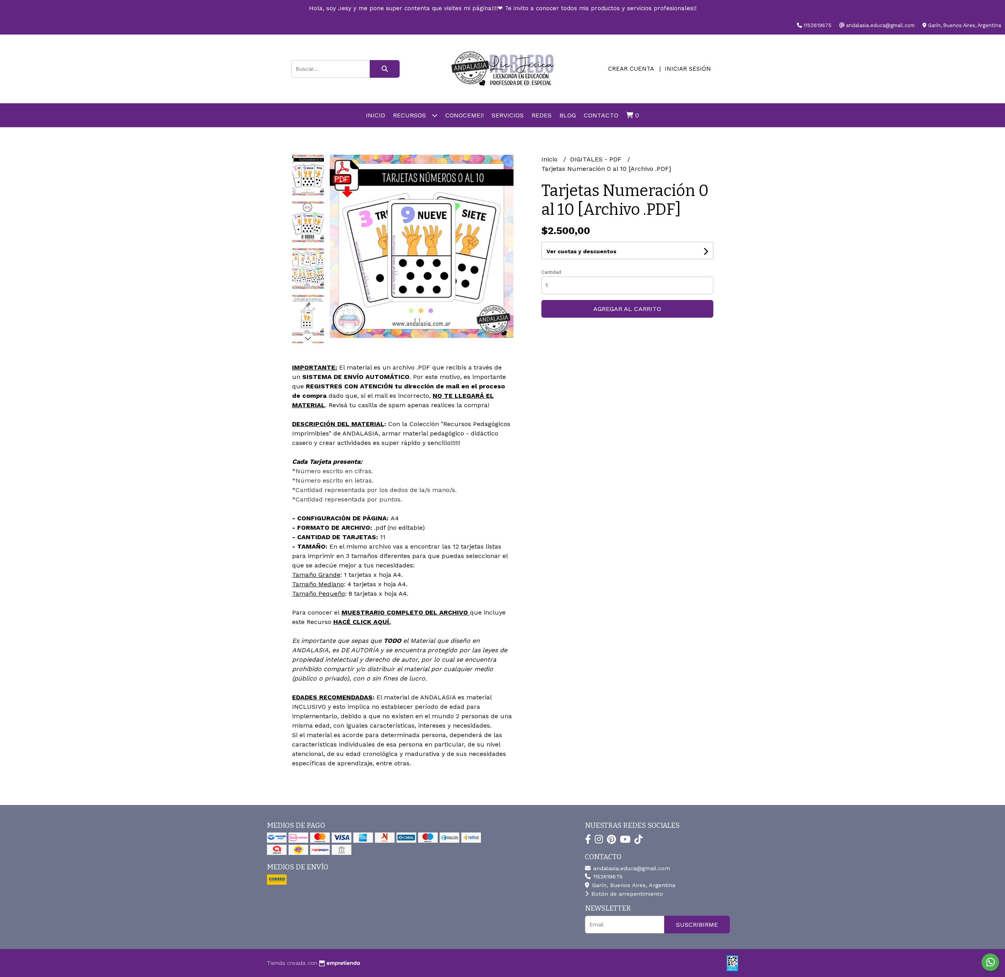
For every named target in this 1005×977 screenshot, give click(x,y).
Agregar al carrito (627, 309)
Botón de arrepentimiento (626, 894)
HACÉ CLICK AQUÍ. (362, 622)
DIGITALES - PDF (596, 159)
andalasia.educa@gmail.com (630, 868)
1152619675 (607, 876)
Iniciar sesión (688, 68)
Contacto (601, 115)
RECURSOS (410, 115)
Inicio (375, 115)
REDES (542, 115)
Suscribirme (697, 924)
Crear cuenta (631, 68)
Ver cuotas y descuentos (581, 251)
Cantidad (551, 272)
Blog (567, 115)
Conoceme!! (464, 115)
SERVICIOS (508, 115)
